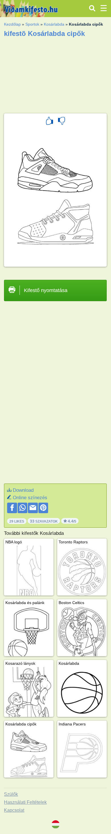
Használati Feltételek (25, 802)
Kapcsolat (14, 810)
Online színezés (30, 497)
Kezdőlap (12, 24)
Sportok (32, 24)
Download (23, 490)
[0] (61, 121)
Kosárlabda (54, 24)
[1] (50, 121)
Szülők (11, 794)
